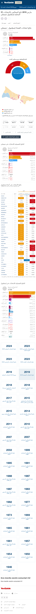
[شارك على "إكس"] (2, 18)
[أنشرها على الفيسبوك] (6, 18)
